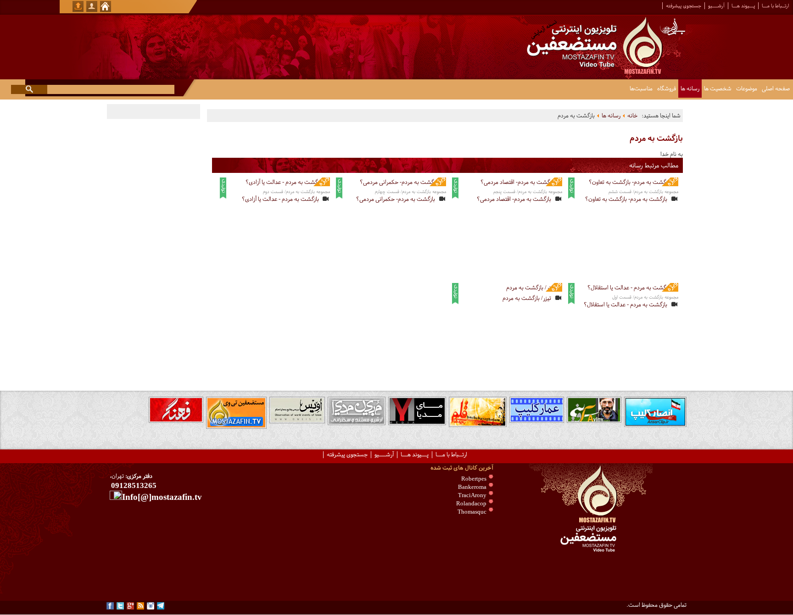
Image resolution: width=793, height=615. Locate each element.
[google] (130, 605)
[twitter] (120, 605)
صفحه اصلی (776, 88)
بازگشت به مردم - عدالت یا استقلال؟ (625, 304)
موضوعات (746, 88)
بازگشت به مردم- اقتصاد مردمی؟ (514, 199)
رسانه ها (690, 88)
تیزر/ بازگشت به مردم (527, 298)
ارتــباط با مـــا (775, 5)
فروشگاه (666, 88)
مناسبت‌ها (641, 88)
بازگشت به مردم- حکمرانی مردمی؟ (395, 199)
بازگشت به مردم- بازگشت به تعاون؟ (626, 199)
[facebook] (110, 605)
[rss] (140, 605)
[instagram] (150, 605)
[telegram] (160, 605)
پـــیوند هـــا (743, 5)
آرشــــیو (716, 5)
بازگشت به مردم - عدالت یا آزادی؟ (280, 199)
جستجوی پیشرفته (683, 5)
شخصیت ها (718, 88)
